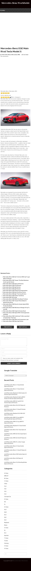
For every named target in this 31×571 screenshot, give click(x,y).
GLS (5, 520)
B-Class (6, 478)
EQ (5, 501)
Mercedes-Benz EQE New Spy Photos (13, 321)
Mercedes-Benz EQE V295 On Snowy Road (14, 311)
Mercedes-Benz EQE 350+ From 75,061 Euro (14, 294)
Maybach (6, 522)
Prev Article (8, 327)
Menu (3, 10)
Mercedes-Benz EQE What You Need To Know (15, 299)
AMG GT (6, 475)
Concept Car (7, 496)
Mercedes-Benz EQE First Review (12, 285)
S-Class (6, 527)
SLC (5, 532)
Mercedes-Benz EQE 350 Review (12, 287)
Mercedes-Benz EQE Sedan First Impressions (15, 290)
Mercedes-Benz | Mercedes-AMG (11, 54)
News (5, 525)
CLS (5, 494)
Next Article (23, 327)
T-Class (6, 538)
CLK (5, 491)
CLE (5, 488)
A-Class (6, 473)
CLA (5, 486)
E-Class (6, 499)
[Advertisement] (15, 28)
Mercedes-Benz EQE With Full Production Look (15, 319)
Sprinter (6, 535)
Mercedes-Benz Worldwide (16, 3)
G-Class (6, 507)
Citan (5, 483)
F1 (4, 504)
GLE (5, 517)
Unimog (6, 543)
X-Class (6, 548)
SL (5, 530)
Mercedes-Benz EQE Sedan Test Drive (13, 295)
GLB (5, 512)
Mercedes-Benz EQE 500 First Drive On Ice (14, 292)
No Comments (4, 56)
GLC (5, 514)
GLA (5, 509)
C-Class (6, 481)
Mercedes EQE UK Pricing (10, 297)
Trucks (6, 540)
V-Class (6, 545)
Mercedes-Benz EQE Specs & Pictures (13, 283)
